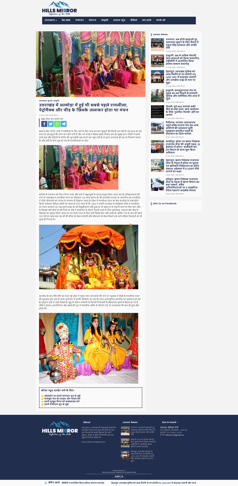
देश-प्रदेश (66, 20)
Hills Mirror (54, 115)
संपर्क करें (160, 20)
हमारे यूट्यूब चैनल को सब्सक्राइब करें (61, 402)
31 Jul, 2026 (170, 102)
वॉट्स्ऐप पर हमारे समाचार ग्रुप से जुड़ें (62, 396)
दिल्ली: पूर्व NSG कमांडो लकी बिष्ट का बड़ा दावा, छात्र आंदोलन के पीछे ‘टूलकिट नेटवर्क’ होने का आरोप (182, 111)
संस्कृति (104, 20)
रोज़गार (92, 20)
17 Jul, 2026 (170, 156)
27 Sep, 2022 (44, 115)
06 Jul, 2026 (170, 194)
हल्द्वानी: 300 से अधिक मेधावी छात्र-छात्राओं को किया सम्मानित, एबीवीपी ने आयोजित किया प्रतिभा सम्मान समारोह (183, 60)
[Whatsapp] (57, 124)
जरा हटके (146, 20)
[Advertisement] (151, 7)
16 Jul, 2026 (170, 175)
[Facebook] (44, 124)
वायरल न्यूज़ (119, 20)
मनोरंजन (79, 20)
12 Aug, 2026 (170, 67)
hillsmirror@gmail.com (175, 435)
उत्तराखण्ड (50, 20)
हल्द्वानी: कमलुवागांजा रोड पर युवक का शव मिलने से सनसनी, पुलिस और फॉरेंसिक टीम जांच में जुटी (183, 95)
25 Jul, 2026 (170, 137)
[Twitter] (51, 124)
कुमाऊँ (50, 101)
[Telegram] (64, 124)
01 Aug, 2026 (170, 86)
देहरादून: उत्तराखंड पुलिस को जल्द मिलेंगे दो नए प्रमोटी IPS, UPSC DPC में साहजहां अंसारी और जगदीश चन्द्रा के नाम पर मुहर (181, 77)
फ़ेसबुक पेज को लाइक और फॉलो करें (62, 399)
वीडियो (133, 20)
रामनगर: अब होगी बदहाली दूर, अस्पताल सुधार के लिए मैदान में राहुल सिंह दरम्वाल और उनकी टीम (182, 44)
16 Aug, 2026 (170, 51)
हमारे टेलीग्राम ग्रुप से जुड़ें (56, 404)
